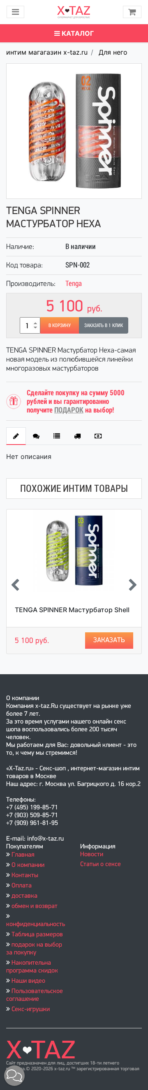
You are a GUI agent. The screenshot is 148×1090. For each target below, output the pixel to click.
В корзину (60, 325)
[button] (14, 1075)
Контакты (25, 875)
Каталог (77, 33)
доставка (24, 896)
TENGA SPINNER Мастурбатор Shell (72, 610)
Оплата (22, 886)
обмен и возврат (35, 906)
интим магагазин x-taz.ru (47, 52)
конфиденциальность (35, 924)
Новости (91, 854)
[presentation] (15, 585)
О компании (28, 865)
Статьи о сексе (100, 864)
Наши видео (28, 981)
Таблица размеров (37, 934)
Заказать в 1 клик (103, 325)
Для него (113, 52)
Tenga (73, 283)
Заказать (109, 640)
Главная (23, 855)
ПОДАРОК (68, 410)
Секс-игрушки (31, 1009)
